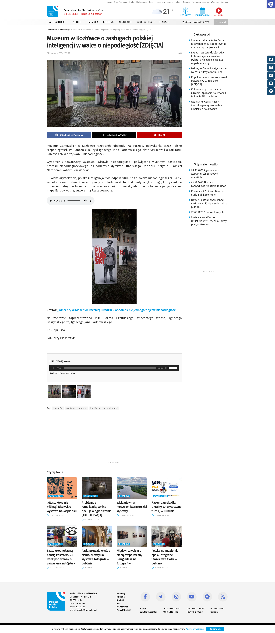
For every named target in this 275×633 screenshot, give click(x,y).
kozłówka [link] (95, 408)
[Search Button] (225, 22)
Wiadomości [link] (55, 496)
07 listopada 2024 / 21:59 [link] (58, 53)
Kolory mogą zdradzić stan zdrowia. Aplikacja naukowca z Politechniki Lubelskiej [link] (208, 93)
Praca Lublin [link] (122, 606)
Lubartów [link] (161, 2)
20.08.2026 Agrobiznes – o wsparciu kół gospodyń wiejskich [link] (206, 174)
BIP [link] (118, 603)
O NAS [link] (163, 22)
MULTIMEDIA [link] (144, 22)
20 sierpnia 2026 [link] (56, 568)
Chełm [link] (131, 2)
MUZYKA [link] (93, 22)
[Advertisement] (114, 437)
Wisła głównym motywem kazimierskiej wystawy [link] (132, 507)
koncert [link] (83, 408)
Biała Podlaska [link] (120, 2)
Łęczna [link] (170, 2)
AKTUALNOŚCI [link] (57, 22)
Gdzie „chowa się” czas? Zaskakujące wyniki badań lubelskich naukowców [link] (206, 105)
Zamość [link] (224, 2)
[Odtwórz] (53, 368)
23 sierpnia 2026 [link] (56, 515)
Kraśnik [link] (152, 2)
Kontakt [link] (120, 600)
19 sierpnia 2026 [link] (91, 568)
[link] (271, 4)
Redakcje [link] (124, 496)
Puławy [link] (178, 2)
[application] (114, 368)
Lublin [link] (109, 2)
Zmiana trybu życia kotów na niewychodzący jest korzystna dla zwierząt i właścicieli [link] (208, 44)
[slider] (173, 368)
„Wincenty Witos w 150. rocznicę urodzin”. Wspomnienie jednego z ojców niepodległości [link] (116, 310)
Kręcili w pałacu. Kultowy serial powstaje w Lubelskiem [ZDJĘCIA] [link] (209, 81)
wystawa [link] (70, 408)
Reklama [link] (121, 597)
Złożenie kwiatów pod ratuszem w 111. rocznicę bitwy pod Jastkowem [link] (209, 221)
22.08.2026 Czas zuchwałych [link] (207, 212)
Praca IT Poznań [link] (124, 610)
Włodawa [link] (215, 2)
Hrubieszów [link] (141, 2)
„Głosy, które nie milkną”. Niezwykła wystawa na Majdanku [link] (62, 507)
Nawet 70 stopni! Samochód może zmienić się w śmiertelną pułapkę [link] (209, 203)
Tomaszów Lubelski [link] (200, 2)
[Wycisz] (165, 368)
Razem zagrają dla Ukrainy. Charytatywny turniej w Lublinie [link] (166, 507)
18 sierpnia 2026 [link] (126, 568)
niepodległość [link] (111, 408)
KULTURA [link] (108, 22)
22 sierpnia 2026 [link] (91, 520)
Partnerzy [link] (121, 593)
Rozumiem (215, 629)
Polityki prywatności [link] (195, 629)
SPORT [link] (77, 22)
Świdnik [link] (186, 2)
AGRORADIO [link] (125, 22)
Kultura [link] (88, 544)
